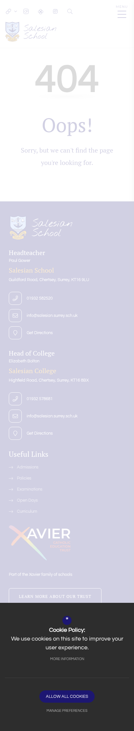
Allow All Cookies (67, 696)
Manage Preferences (67, 710)
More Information (67, 659)
